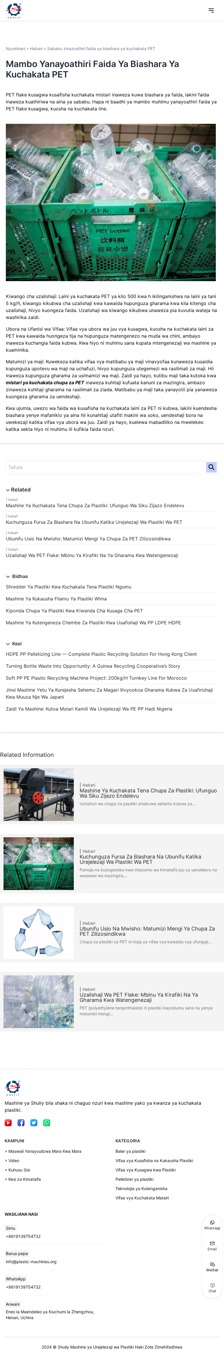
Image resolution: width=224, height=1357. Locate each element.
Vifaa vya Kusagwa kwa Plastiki (146, 1169)
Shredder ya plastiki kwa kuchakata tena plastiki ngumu (68, 587)
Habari (13, 499)
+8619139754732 (23, 1236)
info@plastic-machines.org (31, 1261)
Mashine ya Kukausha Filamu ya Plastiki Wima (56, 599)
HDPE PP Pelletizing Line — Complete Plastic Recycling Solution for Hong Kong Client (101, 654)
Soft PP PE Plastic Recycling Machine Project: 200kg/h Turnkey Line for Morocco (96, 678)
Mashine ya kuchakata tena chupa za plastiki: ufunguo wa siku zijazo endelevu (95, 505)
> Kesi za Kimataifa (23, 1179)
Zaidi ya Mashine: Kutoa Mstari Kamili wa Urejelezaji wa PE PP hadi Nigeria (89, 709)
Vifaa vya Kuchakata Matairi (142, 1197)
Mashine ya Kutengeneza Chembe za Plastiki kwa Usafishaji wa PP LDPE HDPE (93, 622)
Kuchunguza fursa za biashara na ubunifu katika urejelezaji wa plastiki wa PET (94, 522)
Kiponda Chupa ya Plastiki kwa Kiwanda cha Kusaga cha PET (74, 611)
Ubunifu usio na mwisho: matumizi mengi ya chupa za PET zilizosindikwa (88, 539)
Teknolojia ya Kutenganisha (141, 1188)
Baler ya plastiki (131, 1151)
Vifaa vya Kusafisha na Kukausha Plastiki (154, 1160)
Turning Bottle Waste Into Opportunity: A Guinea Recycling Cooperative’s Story (93, 666)
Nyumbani (15, 48)
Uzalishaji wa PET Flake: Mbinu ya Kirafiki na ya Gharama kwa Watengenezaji (92, 555)
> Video (12, 1160)
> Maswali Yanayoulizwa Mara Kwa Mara (43, 1151)
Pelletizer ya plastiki (134, 1179)
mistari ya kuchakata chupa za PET (45, 382)
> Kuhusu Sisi (17, 1169)
